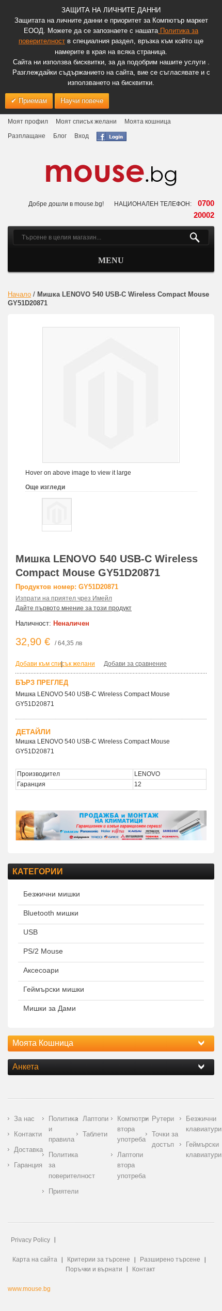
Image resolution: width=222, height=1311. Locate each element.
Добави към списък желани (55, 663)
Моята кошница (147, 121)
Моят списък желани (86, 121)
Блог (60, 136)
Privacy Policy (30, 1240)
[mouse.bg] (111, 175)
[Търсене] (199, 237)
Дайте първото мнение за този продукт (73, 608)
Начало (19, 294)
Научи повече (81, 101)
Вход (81, 136)
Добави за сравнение (135, 663)
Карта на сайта (34, 1259)
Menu (111, 260)
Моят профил (28, 121)
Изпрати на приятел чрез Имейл (63, 598)
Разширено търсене (170, 1259)
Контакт (143, 1269)
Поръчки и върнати (94, 1269)
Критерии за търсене (98, 1259)
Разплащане (26, 136)
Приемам (32, 101)
